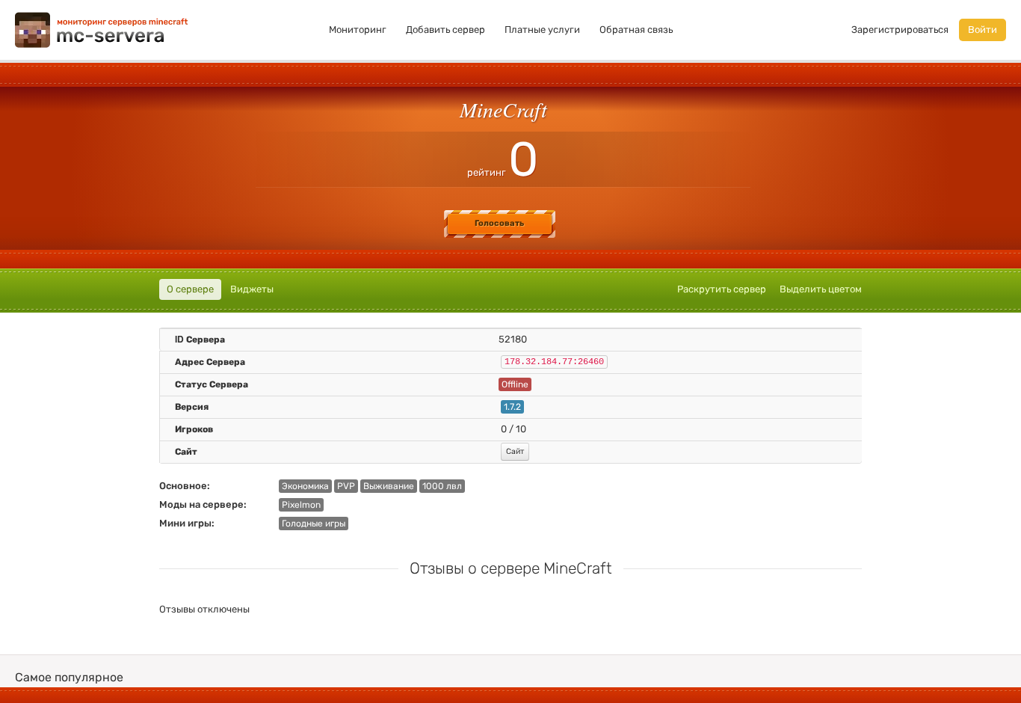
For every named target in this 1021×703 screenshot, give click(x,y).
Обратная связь (636, 29)
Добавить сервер (445, 29)
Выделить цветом (821, 289)
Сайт (515, 451)
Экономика (305, 486)
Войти (982, 29)
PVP (346, 486)
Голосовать (499, 223)
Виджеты (252, 289)
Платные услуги (542, 29)
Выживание (388, 486)
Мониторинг (357, 29)
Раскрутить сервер (721, 289)
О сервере (190, 289)
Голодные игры (313, 523)
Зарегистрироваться (899, 29)
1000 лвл (442, 486)
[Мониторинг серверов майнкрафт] (101, 28)
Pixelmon (301, 505)
